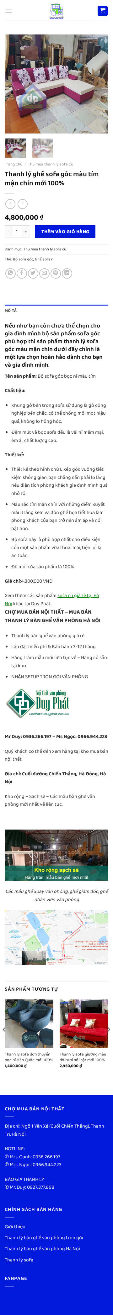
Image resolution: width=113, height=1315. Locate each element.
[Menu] (8, 10)
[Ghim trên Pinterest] (56, 273)
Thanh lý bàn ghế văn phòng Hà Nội (42, 1249)
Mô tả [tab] (11, 310)
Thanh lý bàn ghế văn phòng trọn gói (44, 1238)
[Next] (98, 84)
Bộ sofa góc (23, 259)
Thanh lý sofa (19, 1260)
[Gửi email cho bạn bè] (44, 273)
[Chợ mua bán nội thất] (56, 11)
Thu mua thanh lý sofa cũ (50, 164)
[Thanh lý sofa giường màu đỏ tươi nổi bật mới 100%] (84, 1023)
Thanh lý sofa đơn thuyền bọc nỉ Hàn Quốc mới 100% (29, 1057)
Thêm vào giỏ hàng (65, 232)
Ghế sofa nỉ (44, 259)
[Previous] (14, 84)
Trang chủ (13, 164)
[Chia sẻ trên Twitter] (33, 273)
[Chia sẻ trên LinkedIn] (67, 273)
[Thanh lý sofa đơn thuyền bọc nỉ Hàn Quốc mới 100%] (29, 1023)
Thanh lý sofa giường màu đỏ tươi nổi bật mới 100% (83, 1057)
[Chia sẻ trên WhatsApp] (10, 273)
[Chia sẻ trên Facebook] (22, 273)
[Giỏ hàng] (103, 11)
